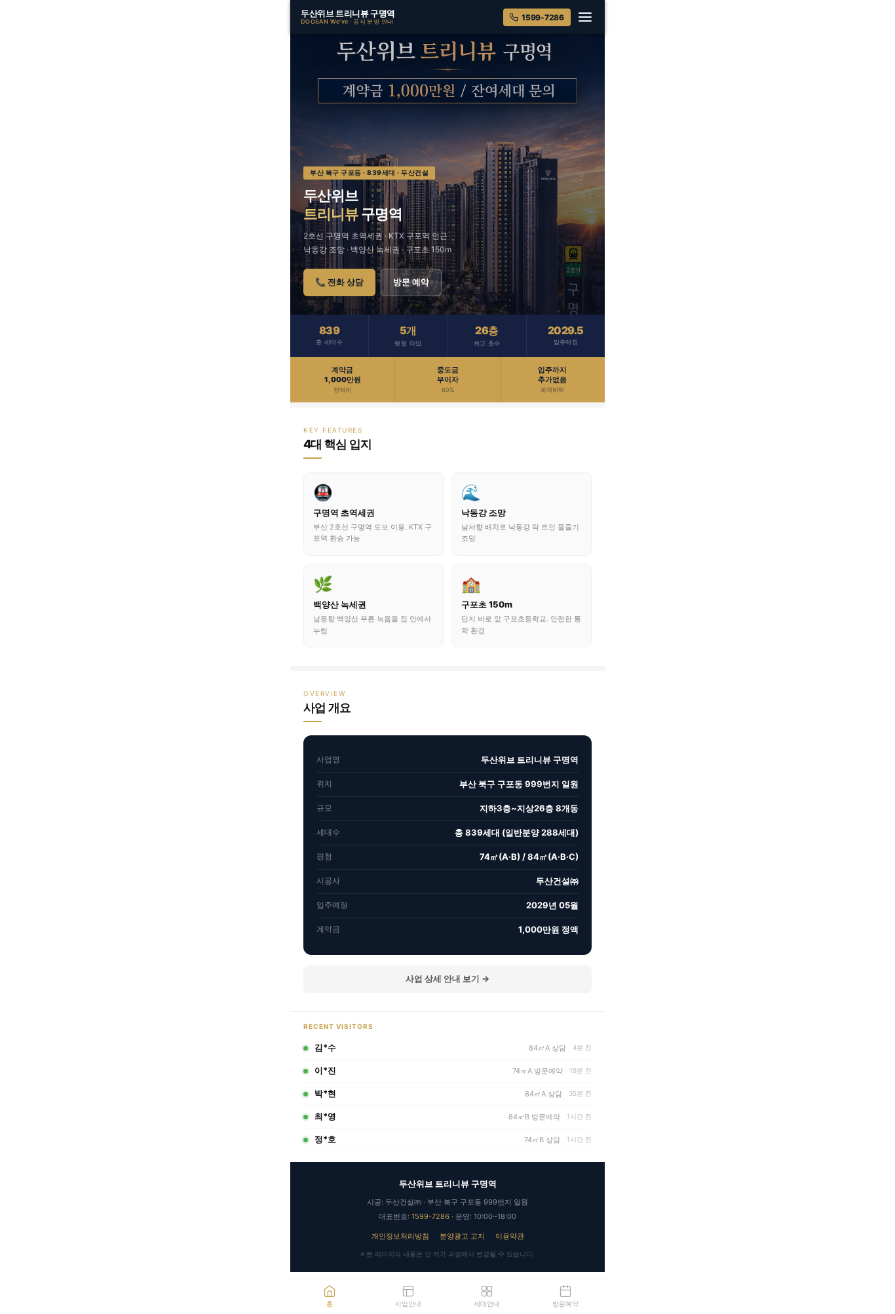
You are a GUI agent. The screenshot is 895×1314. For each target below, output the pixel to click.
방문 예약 (411, 282)
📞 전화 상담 (339, 282)
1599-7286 (543, 17)
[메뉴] (585, 17)
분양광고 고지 (462, 1236)
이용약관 (509, 1236)
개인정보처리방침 (400, 1236)
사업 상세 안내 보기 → (447, 978)
